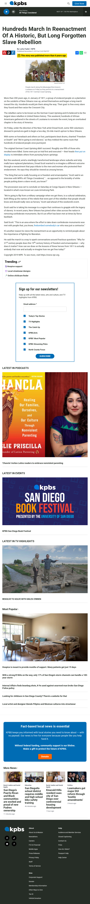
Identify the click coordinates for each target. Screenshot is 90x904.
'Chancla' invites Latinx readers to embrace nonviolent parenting (32, 463)
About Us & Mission (36, 832)
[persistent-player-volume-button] (13, 11)
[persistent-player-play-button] (6, 12)
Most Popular (10, 609)
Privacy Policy (34, 857)
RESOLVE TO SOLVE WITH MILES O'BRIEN (21, 599)
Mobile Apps (33, 849)
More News (10, 768)
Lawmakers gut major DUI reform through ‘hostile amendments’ (76, 794)
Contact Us (62, 841)
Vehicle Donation (35, 898)
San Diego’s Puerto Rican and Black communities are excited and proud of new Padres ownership (12, 800)
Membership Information (38, 886)
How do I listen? (64, 849)
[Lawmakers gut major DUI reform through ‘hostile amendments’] (77, 777)
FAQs (60, 845)
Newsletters (33, 837)
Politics (70, 785)
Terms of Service (35, 866)
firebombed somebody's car (47, 225)
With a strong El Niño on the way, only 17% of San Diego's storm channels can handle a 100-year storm (45, 676)
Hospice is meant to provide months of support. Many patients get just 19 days (39, 667)
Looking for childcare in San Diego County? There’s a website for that (34, 696)
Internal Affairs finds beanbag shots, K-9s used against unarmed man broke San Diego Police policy (43, 686)
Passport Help (63, 853)
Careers (31, 841)
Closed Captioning (64, 837)
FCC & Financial (34, 845)
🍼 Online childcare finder (16, 275)
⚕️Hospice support (13, 266)
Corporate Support (35, 877)
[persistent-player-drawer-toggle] (86, 11)
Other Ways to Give (36, 890)
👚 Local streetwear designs (17, 271)
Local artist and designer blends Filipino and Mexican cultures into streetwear (39, 704)
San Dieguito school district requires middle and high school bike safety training (34, 795)
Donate (45, 756)
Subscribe (45, 356)
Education (28, 785)
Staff (30, 862)
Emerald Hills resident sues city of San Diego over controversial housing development (54, 799)
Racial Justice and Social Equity (12, 786)
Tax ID (31, 894)
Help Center (62, 857)
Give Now (79, 3)
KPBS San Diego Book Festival (16, 531)
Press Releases (34, 853)
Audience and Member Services (69, 832)
